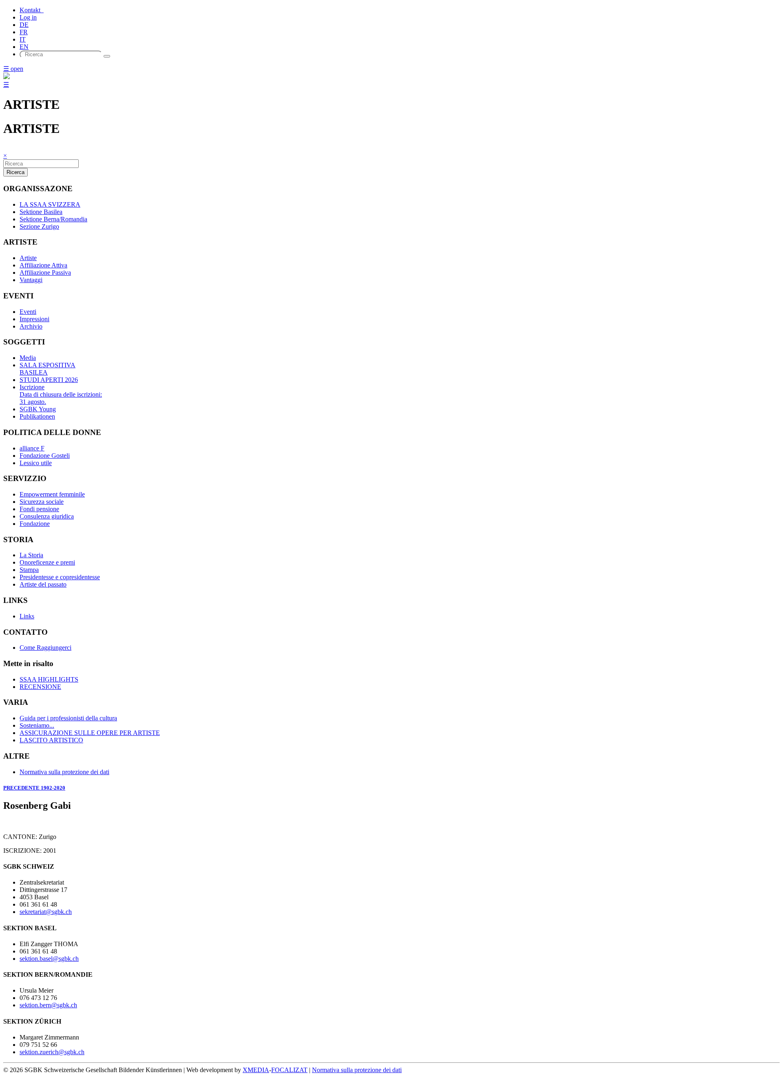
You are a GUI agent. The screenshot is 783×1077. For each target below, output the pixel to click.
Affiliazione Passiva (45, 272)
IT (23, 39)
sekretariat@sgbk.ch (46, 911)
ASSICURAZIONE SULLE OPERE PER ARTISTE (90, 732)
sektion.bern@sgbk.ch (48, 1005)
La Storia (31, 555)
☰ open (13, 68)
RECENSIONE (40, 686)
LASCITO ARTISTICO (51, 740)
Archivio (31, 326)
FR (24, 32)
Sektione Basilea (41, 211)
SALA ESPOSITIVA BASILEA (47, 369)
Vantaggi (31, 279)
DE (24, 24)
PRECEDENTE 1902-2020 (34, 788)
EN (24, 46)
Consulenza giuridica (47, 516)
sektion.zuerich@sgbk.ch (52, 1051)
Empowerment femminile (52, 494)
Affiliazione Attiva (43, 265)
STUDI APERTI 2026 (49, 379)
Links (27, 616)
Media (28, 357)
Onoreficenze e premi (47, 562)
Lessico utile (36, 462)
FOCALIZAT (289, 1069)
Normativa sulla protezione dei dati (64, 771)
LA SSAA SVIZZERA (50, 204)
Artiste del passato (43, 584)
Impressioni (34, 319)
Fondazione (35, 523)
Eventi (28, 311)
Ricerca (15, 172)
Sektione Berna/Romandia (53, 219)
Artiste (28, 257)
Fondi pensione (39, 508)
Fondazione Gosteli (45, 455)
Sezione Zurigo (39, 226)
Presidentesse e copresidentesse (60, 577)
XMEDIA (256, 1069)
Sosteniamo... (37, 725)
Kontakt (32, 10)
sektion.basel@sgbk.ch (49, 958)
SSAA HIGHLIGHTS (49, 679)
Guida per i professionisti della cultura (68, 718)
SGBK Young (38, 409)
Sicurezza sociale (42, 501)
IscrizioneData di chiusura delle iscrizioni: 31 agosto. (61, 394)
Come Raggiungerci (45, 647)
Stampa (29, 569)
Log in (28, 17)
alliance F (32, 448)
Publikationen (37, 416)
